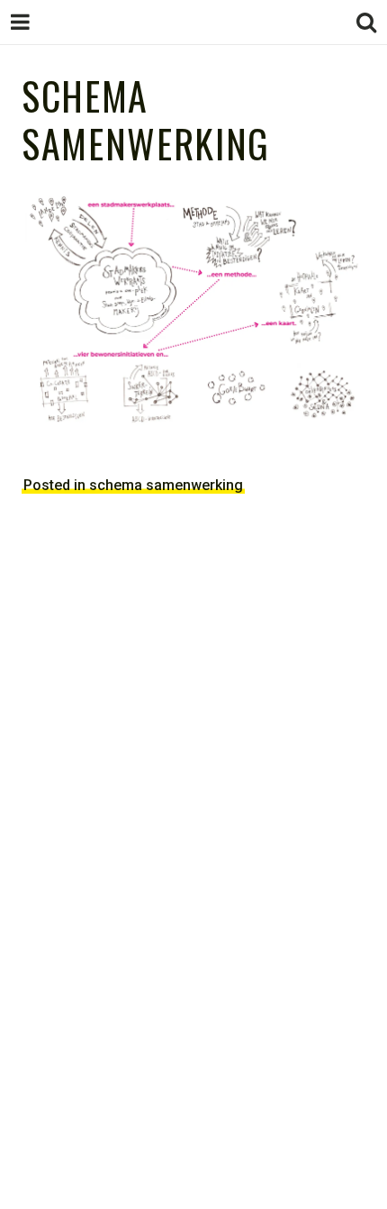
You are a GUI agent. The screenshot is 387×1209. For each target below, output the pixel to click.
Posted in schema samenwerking (133, 485)
